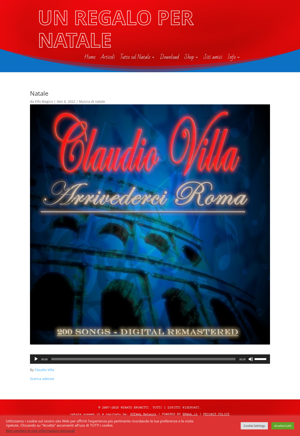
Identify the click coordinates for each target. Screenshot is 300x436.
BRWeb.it (190, 414)
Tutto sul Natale (135, 58)
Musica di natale (92, 101)
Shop (189, 58)
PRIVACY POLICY (216, 414)
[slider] (261, 358)
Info (231, 58)
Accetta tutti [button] (282, 426)
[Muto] (250, 359)
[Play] (36, 359)
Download (169, 58)
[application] (150, 359)
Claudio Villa (44, 370)
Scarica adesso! (42, 378)
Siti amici (213, 58)
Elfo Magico (44, 101)
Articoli (108, 58)
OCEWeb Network (143, 414)
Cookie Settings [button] (254, 426)
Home (89, 58)
